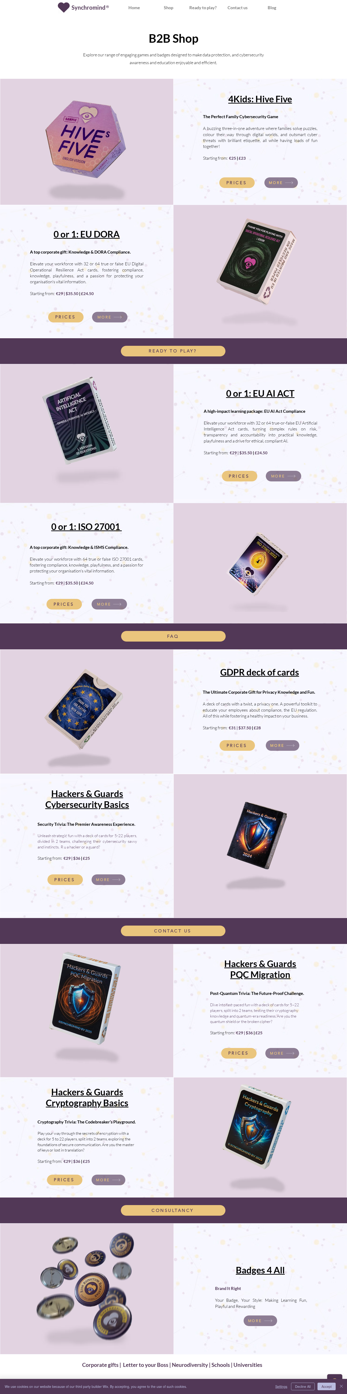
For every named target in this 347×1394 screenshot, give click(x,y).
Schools (221, 1364)
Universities (247, 1364)
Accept (327, 1386)
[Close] (341, 1386)
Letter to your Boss (145, 1364)
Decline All (303, 1386)
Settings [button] (281, 1386)
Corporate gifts (100, 1364)
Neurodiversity (190, 1364)
